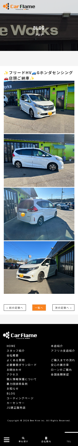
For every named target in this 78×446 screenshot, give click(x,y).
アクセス (13, 374)
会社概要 (13, 355)
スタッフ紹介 (16, 350)
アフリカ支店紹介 (63, 350)
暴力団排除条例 (17, 384)
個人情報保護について (22, 379)
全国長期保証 (60, 374)
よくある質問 (16, 360)
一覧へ (39, 307)
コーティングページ (20, 398)
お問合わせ (14, 370)
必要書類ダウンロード (22, 365)
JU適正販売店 (16, 407)
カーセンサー (16, 403)
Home (11, 346)
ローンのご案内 (61, 370)
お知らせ (13, 388)
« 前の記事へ (14, 307)
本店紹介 (57, 346)
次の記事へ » (63, 307)
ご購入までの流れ (63, 360)
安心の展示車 (60, 365)
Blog (11, 393)
